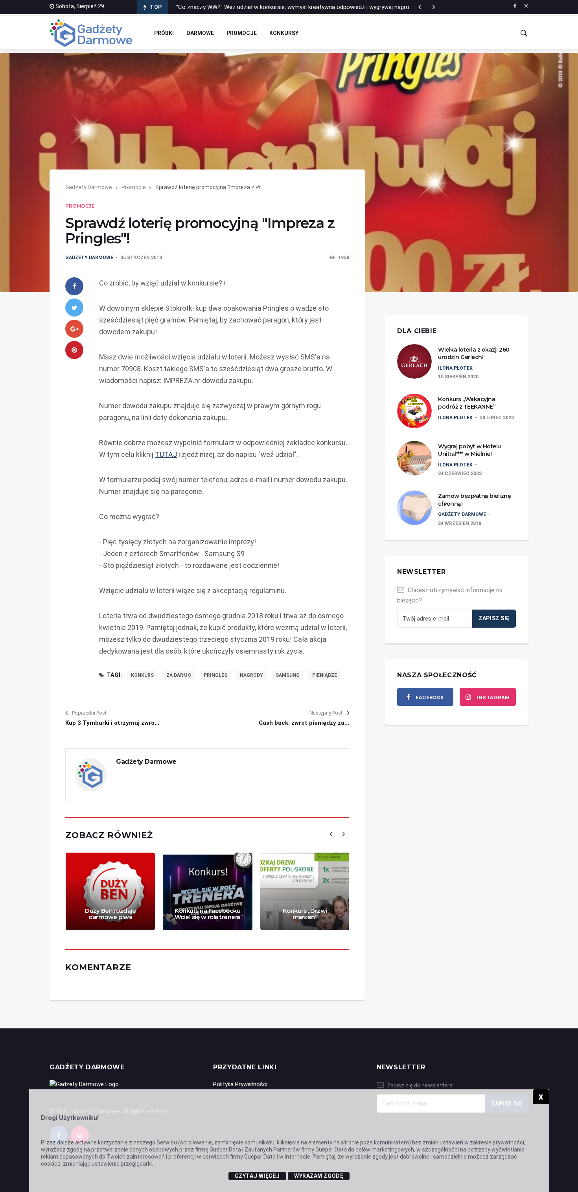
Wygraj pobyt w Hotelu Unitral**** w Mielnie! (469, 450)
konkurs (142, 675)
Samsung (288, 675)
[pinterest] (74, 350)
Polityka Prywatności (240, 1084)
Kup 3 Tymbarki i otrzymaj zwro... (112, 722)
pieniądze (324, 675)
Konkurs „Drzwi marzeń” (305, 914)
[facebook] (514, 6)
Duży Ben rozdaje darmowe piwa (110, 914)
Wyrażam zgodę (318, 1176)
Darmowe (200, 33)
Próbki (164, 33)
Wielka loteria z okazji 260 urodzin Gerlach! (474, 353)
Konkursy (283, 33)
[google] (74, 329)
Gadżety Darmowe (88, 187)
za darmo (178, 675)
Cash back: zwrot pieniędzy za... (304, 722)
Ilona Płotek (455, 368)
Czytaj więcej (257, 1176)
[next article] (419, 7)
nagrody (251, 675)
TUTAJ (166, 454)
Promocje (241, 33)
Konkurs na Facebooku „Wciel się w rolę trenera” (207, 914)
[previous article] (434, 7)
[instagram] (525, 6)
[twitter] (74, 307)
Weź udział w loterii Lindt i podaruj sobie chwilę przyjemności (255, 7)
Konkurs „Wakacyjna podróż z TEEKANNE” (466, 403)
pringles (215, 675)
